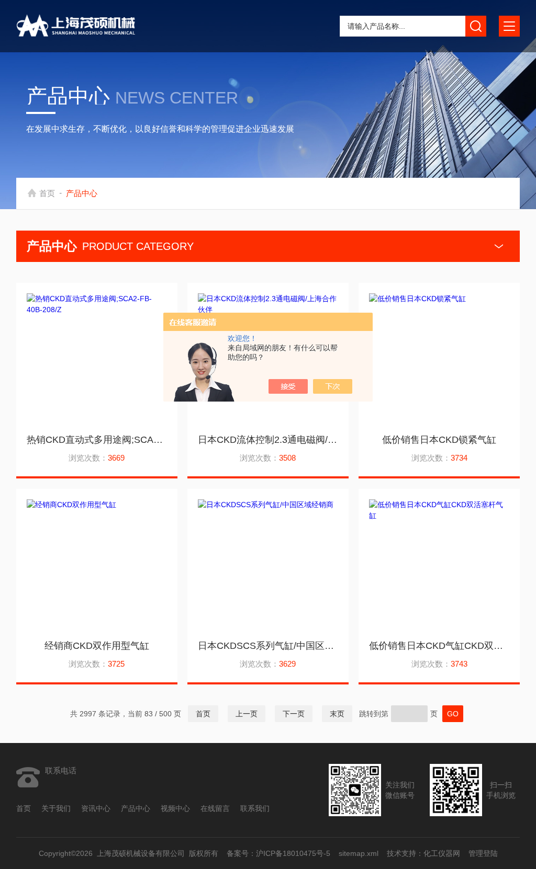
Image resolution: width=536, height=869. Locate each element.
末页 (337, 714)
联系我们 (255, 808)
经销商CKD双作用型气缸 (96, 646)
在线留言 (215, 808)
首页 (47, 193)
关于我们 (56, 808)
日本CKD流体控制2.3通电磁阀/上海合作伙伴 (268, 439)
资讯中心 (95, 808)
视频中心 (175, 808)
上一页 (247, 714)
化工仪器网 (441, 853)
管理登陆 (482, 853)
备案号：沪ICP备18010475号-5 (278, 853)
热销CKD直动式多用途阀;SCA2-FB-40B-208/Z (97, 439)
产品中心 (135, 808)
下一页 (294, 714)
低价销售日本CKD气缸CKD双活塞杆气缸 (439, 646)
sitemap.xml (358, 853)
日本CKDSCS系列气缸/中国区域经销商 (268, 646)
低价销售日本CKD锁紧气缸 (439, 439)
